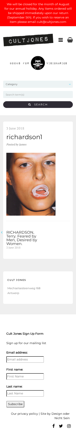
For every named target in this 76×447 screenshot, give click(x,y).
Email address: (17, 352)
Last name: (14, 386)
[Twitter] (61, 426)
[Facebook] (53, 426)
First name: (14, 369)
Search (39, 104)
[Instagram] (69, 426)
